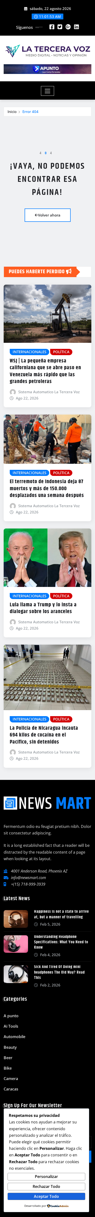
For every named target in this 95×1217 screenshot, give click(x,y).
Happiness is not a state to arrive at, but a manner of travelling (61, 914)
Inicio (12, 111)
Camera (11, 1078)
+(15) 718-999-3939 (28, 884)
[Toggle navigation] (47, 91)
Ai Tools (11, 1026)
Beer (8, 1057)
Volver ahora (49, 215)
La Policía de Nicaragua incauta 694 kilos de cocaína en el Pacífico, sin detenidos (44, 735)
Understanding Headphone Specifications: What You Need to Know (61, 942)
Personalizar (46, 1176)
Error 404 (30, 111)
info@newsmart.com (28, 877)
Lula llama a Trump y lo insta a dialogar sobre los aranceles (43, 608)
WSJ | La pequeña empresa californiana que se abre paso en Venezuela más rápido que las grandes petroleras (45, 371)
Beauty (10, 1047)
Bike (8, 1068)
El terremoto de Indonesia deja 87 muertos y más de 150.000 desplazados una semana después (47, 489)
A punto (11, 1015)
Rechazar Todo (46, 1186)
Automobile (14, 1036)
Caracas (11, 1089)
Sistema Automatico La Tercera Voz (49, 391)
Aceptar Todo (46, 1196)
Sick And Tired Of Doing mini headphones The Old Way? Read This (59, 972)
